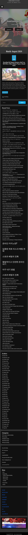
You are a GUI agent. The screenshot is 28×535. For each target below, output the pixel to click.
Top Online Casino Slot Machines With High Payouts (11, 212)
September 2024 (7, 370)
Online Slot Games (5, 320)
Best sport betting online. (7, 347)
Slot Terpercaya (5, 450)
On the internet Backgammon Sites (8, 184)
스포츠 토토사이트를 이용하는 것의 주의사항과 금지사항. (13, 186)
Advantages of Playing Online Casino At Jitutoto (10, 196)
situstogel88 (4, 497)
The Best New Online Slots (7, 300)
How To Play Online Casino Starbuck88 (9, 151)
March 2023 (6, 398)
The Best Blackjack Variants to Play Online (9, 205)
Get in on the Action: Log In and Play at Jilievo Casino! (11, 162)
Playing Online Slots (5, 290)
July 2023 (5, 391)
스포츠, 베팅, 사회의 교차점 (8, 134)
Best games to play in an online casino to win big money (12, 348)
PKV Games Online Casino (6, 217)
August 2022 (6, 411)
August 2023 (6, 389)
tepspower (4, 462)
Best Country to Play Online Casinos (8, 304)
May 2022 (5, 417)
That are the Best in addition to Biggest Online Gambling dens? (13, 292)
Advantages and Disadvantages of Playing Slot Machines (12, 239)
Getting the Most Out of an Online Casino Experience (11, 332)
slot (2, 509)
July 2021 (5, 428)
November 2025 (6, 357)
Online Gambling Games (6, 293)
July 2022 (5, 413)
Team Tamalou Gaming (18, 534)
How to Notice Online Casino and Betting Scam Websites (12, 221)
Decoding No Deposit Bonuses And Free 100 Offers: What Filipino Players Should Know (14, 63)
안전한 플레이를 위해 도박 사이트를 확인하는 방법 (13, 142)
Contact (3, 484)
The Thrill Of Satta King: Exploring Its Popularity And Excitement (13, 115)
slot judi (3, 490)
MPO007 (3, 494)
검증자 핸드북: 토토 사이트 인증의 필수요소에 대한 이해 (13, 156)
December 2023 (7, 383)
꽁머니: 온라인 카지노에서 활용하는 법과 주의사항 (13, 135)
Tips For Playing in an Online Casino (8, 236)
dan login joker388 (5, 506)
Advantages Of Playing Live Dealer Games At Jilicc (11, 163)
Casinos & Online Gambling (8, 435)
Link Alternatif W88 (5, 315)
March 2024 (6, 378)
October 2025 (6, 359)
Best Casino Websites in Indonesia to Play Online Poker (12, 295)
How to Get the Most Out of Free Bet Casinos (10, 280)
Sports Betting (6, 442)
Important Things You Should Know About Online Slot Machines (13, 192)
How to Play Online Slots (6, 318)
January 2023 (6, 402)
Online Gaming (6, 440)
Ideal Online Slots (5, 229)
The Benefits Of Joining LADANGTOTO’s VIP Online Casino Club (13, 177)
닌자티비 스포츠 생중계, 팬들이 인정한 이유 (11, 111)
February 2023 (6, 400)
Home (3, 472)
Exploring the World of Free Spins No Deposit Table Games (12, 210)
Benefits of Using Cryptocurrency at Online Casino (11, 323)
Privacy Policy (4, 482)
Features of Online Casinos (7, 219)
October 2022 (6, 407)
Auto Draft (4, 201)
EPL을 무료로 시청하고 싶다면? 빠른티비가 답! (12, 117)
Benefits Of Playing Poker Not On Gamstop (10, 179)
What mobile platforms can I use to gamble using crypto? (12, 213)
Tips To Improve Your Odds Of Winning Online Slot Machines (13, 306)
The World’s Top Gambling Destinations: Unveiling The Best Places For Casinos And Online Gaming (12, 127)
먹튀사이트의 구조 (6, 129)
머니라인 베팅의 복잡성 (7, 171)
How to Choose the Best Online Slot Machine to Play (11, 203)
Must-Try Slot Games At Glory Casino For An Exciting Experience (13, 119)
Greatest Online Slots (6, 232)
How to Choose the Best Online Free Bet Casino (10, 331)
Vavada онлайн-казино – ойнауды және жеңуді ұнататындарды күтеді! (11, 226)
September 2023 (7, 387)
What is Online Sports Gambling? (8, 278)
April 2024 (6, 376)
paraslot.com (4, 504)
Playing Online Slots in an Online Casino (9, 288)
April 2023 (6, 396)
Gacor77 (3, 452)
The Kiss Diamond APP (6, 308)
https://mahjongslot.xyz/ (6, 460)
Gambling (6, 96)
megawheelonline (5, 455)
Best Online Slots (5, 231)
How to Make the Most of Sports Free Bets (10, 299)
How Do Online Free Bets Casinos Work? (9, 224)
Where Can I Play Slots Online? (7, 297)
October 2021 (6, 424)
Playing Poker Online (6, 316)
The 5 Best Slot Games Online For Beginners (10, 313)
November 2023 (6, 385)
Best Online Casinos (6, 302)
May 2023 (5, 394)
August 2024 (6, 372)
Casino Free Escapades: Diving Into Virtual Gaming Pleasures (13, 158)
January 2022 (6, 418)
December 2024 (7, 366)
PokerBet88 (4, 499)
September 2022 (7, 409)
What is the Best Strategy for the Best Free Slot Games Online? (13, 325)
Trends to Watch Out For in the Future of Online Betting (12, 208)
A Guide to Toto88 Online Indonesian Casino (10, 206)
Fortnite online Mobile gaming (7, 341)
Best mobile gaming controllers (8, 338)
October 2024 (6, 368)
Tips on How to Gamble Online (7, 327)
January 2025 (6, 365)
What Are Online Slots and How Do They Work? (10, 190)
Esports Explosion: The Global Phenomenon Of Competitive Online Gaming (14, 124)
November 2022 (6, 405)
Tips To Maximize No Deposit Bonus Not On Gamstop (11, 182)
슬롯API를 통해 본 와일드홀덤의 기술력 (10, 113)
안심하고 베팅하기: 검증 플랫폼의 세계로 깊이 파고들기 (13, 131)
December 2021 (6, 420)
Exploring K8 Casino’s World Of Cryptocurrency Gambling (12, 167)
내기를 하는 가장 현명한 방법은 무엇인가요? (11, 215)
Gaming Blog (4, 474)
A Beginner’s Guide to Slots (7, 309)
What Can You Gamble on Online (8, 334)
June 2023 (5, 392)
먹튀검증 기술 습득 (6, 189)
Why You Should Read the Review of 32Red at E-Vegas (11, 234)
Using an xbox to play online (7, 336)
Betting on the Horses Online (7, 329)
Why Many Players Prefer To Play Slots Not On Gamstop (12, 180)
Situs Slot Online (5, 448)
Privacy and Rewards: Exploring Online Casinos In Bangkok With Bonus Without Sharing (13, 153)
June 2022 (5, 415)
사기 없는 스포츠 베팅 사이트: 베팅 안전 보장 (11, 146)
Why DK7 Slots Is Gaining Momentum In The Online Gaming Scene (13, 137)
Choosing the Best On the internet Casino (9, 286)
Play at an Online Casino (6, 199)
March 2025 (6, 361)
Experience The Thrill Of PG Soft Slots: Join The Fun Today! (12, 165)
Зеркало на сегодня (6, 141)
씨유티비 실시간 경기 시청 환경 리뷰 (10, 110)
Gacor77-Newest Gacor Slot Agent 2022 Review (10, 311)
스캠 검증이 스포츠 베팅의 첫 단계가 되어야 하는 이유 (13, 144)
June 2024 (5, 374)
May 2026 (5, 355)
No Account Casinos (5, 238)
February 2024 (6, 379)
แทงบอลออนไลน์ (5, 464)
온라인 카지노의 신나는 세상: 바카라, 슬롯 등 (11, 197)
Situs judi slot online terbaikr (7, 457)
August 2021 (6, 426)
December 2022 (7, 404)
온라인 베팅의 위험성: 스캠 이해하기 (10, 172)
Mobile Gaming (6, 438)
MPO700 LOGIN (5, 492)
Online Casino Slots (5, 322)
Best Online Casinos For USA (7, 222)
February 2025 (6, 363)
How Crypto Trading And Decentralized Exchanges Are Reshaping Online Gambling (13, 121)
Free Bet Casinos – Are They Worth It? (9, 282)
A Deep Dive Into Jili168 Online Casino (9, 169)
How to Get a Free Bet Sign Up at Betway (9, 194)
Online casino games (6, 343)
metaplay (3, 502)
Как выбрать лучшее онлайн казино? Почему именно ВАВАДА (12, 284)
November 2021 (6, 422)
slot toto (3, 511)
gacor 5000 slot (5, 513)
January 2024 (6, 381)
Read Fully (5, 92)
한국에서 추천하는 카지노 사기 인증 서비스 (11, 139)
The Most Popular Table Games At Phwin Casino (10, 160)
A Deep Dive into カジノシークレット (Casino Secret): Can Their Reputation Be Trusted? (13, 175)
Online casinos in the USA (14, 2)
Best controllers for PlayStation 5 (8, 345)
